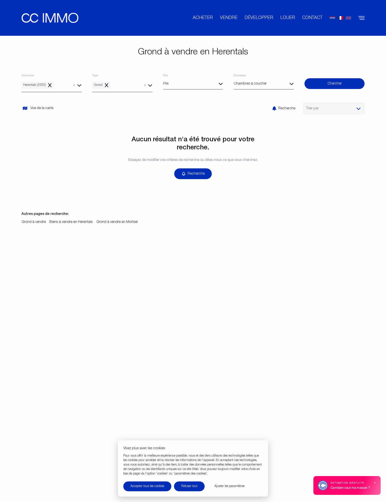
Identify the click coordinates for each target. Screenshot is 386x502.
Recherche (286, 108)
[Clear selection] (74, 85)
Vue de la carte (41, 108)
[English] (348, 18)
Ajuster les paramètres (229, 486)
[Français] (340, 18)
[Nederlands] (332, 18)
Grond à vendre (33, 222)
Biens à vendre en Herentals (71, 222)
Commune (27, 75)
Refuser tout (189, 486)
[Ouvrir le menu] (361, 18)
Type (95, 75)
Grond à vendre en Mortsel (117, 222)
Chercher (309, 75)
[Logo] (50, 18)
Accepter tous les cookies (147, 486)
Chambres (240, 75)
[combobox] (51, 85)
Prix (165, 75)
